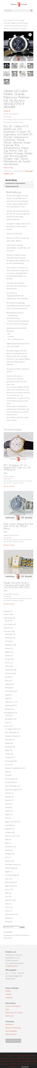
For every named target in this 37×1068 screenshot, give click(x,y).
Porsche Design (10, 875)
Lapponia (8, 684)
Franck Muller (10, 779)
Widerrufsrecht (10, 1034)
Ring (6, 698)
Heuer (7, 807)
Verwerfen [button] (25, 1066)
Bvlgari (7, 652)
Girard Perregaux (11, 786)
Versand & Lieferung (12, 1028)
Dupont (8, 715)
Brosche (8, 648)
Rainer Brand (10, 882)
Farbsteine (9, 673)
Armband (8, 638)
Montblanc (9, 719)
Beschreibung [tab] (11, 180)
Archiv (26, 171)
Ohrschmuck (9, 691)
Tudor (7, 907)
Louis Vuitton (8, 624)
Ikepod (7, 814)
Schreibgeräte (9, 713)
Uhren (17, 20)
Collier (7, 666)
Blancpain (8, 739)
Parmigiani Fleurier (12, 864)
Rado (7, 879)
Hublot (7, 811)
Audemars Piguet (11, 736)
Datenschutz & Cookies (14, 1012)
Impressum (9, 1016)
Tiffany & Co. (9, 702)
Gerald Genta (10, 782)
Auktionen (9, 997)
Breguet (8, 743)
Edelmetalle (8, 618)
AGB (7, 1009)
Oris (6, 857)
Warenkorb (9, 1024)
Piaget (7, 695)
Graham (8, 793)
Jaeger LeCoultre (11, 822)
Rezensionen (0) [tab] (12, 186)
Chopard (8, 659)
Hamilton (8, 797)
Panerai (8, 861)
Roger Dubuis (10, 886)
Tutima (7, 911)
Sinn (6, 896)
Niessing (8, 688)
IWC (6, 818)
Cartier (7, 655)
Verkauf (10, 20)
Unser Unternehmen (13, 1006)
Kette (7, 680)
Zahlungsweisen (11, 1031)
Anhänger (8, 634)
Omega (7, 854)
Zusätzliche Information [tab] (15, 183)
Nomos (7, 850)
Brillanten (8, 645)
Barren (7, 621)
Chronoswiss (9, 761)
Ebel (6, 772)
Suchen (22, 927)
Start (5, 20)
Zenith (7, 921)
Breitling (8, 747)
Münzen (7, 628)
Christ (7, 663)
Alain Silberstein (11, 732)
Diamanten (9, 670)
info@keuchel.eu (11, 966)
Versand (8, 117)
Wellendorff (9, 705)
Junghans (8, 829)
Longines (8, 832)
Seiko (7, 893)
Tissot (7, 904)
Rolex (7, 722)
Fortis (7, 775)
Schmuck (7, 631)
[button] (30, 34)
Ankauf (8, 991)
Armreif (7, 641)
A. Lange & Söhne (11, 729)
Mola (7, 843)
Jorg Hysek (9, 825)
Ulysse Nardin (10, 914)
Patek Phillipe (10, 868)
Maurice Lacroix (11, 836)
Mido (7, 839)
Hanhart (8, 800)
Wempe (8, 709)
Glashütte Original (11, 789)
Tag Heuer (9, 900)
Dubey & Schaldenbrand (14, 768)
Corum (7, 764)
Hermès (8, 677)
